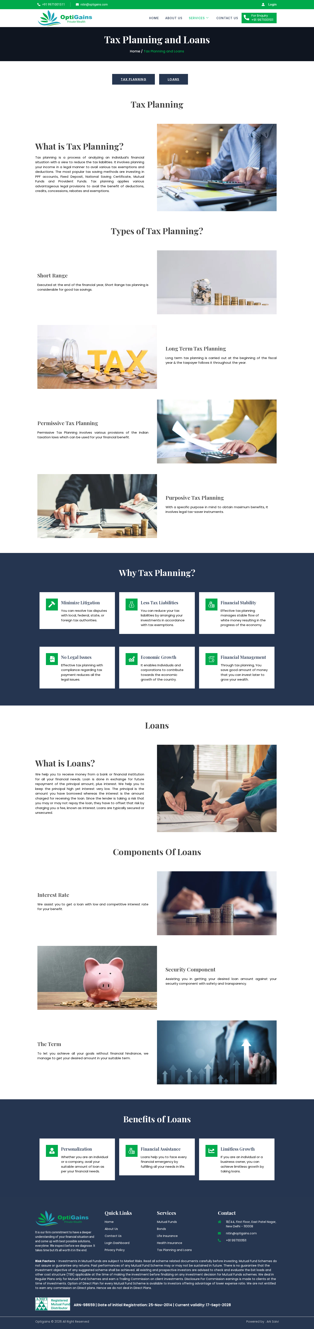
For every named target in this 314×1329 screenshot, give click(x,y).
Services (197, 18)
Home (154, 18)
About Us (173, 18)
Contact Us (227, 18)
